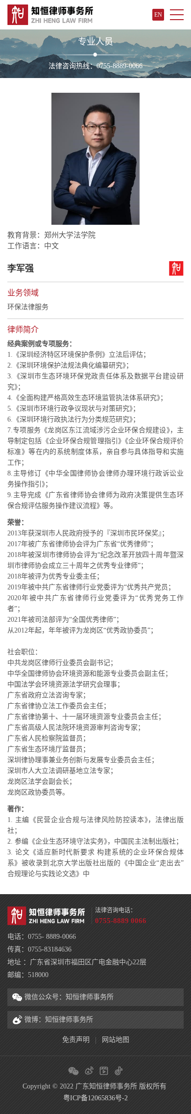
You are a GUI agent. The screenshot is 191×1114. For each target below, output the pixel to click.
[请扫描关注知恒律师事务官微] (73, 1071)
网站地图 (115, 1039)
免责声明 (76, 1039)
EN (158, 14)
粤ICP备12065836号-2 (95, 1098)
